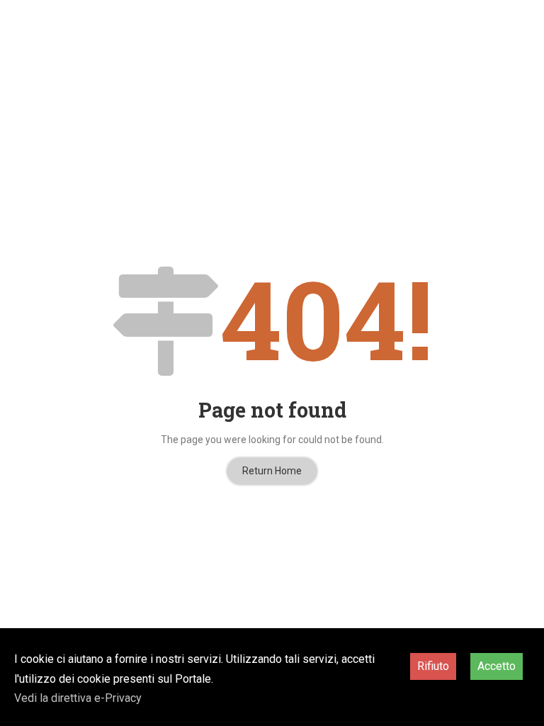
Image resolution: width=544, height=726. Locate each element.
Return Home (272, 470)
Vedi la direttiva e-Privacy (78, 698)
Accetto (496, 666)
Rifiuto (433, 666)
